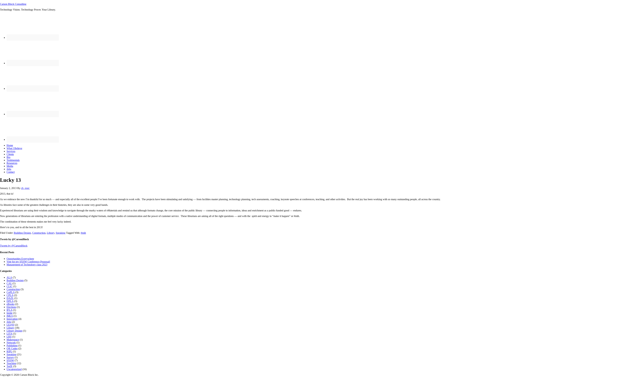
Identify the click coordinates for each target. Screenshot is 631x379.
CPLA (10, 295)
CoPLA (11, 292)
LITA (9, 333)
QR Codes (12, 348)
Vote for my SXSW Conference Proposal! (28, 261)
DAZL (10, 298)
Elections (11, 307)
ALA (9, 277)
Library (50, 232)
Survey (10, 357)
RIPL (9, 351)
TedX (9, 366)
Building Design (22, 232)
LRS (9, 336)
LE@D (10, 324)
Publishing (12, 345)
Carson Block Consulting (13, 4)
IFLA (9, 310)
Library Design (14, 330)
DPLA (10, 301)
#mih (83, 232)
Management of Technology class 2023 (27, 264)
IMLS (10, 316)
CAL (9, 283)
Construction (39, 232)
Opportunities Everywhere (20, 258)
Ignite (9, 313)
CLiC (9, 286)
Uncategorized (14, 369)
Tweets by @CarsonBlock (13, 245)
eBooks (10, 304)
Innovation (12, 318)
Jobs (9, 321)
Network (11, 342)
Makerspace (13, 339)
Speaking (60, 232)
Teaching (11, 363)
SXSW (10, 360)
